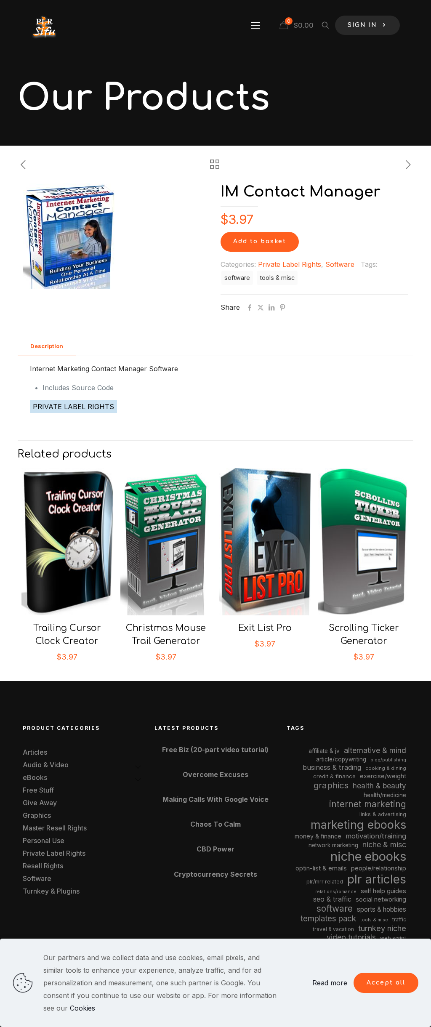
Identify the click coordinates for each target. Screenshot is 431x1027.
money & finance (318, 836)
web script (393, 938)
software (237, 277)
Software (339, 264)
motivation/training (376, 836)
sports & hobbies (381, 909)
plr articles (376, 879)
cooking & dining (385, 768)
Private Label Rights (289, 264)
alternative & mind (375, 750)
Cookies (82, 1008)
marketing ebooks (358, 825)
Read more (329, 983)
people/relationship (378, 868)
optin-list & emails (321, 868)
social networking (381, 899)
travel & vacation (333, 929)
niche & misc (384, 844)
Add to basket (259, 241)
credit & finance (334, 776)
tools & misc (277, 277)
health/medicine (385, 795)
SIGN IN (362, 25)
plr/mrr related (324, 881)
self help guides (383, 890)
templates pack (328, 918)
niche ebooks (368, 856)
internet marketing (367, 804)
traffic (399, 920)
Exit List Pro (265, 628)
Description (46, 346)
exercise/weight (383, 776)
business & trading (332, 767)
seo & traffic (332, 899)
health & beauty (379, 785)
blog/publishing (388, 760)
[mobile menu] (255, 25)
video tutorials (351, 937)
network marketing (333, 845)
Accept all (386, 982)
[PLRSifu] (43, 25)
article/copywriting (341, 759)
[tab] (47, 346)
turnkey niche (382, 928)
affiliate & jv (324, 751)
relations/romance (336, 891)
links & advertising (382, 814)
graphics (331, 785)
